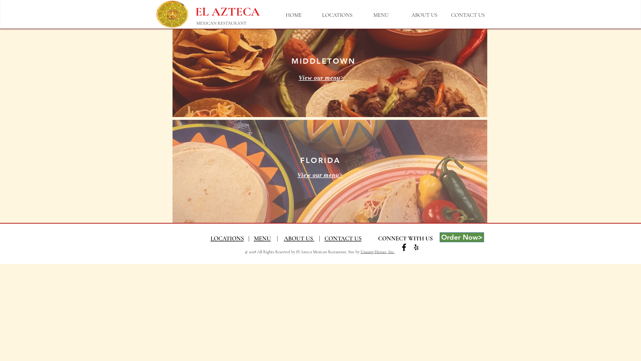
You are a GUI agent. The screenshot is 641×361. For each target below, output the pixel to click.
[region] (330, 73)
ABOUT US (299, 238)
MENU (262, 238)
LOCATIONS (227, 238)
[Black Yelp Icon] (416, 247)
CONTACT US (343, 238)
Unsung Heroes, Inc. (378, 251)
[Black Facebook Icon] (404, 247)
